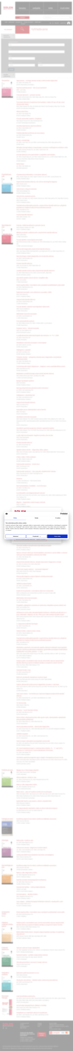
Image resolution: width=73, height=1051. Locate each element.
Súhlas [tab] (15, 518)
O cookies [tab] (57, 518)
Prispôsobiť (36, 536)
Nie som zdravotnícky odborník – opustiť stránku (30, 539)
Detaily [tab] (36, 518)
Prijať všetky (57, 536)
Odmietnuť (15, 536)
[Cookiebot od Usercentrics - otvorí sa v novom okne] (61, 514)
